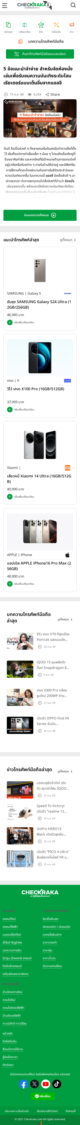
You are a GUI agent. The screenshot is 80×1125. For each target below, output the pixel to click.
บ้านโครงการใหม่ (12, 992)
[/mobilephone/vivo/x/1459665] (40, 357)
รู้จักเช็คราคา (10, 1057)
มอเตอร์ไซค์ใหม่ (12, 934)
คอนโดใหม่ (9, 1000)
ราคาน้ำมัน (49, 958)
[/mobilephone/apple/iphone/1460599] (40, 531)
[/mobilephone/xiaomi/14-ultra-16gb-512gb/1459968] (40, 444)
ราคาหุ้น (47, 950)
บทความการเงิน (12, 950)
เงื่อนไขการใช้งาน (13, 1049)
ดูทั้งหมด (66, 240)
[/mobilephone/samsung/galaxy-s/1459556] (40, 270)
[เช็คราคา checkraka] (32, 5)
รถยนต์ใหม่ (9, 919)
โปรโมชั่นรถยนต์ (12, 966)
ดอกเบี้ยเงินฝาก (52, 934)
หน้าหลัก (8, 1033)
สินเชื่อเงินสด (50, 919)
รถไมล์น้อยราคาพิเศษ (15, 974)
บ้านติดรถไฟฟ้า (12, 1015)
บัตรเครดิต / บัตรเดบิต (56, 927)
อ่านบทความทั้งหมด (36, 215)
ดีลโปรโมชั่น (10, 1041)
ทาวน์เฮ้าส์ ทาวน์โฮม (15, 1023)
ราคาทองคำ (50, 942)
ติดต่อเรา (8, 1065)
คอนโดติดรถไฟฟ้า (13, 1008)
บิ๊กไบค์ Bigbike (12, 942)
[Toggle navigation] (4, 5)
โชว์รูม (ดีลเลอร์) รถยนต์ (17, 958)
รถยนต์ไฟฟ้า (10, 927)
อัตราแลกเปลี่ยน (52, 966)
